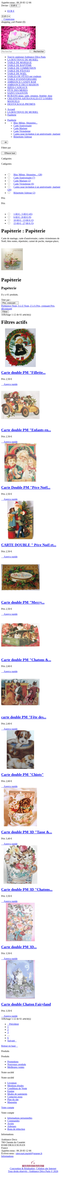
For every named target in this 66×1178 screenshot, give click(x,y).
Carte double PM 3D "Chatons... (26, 889)
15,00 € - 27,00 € (24, 223)
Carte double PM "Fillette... (23, 372)
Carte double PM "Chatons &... (26, 660)
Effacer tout (8, 153)
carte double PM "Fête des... (23, 717)
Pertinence (6, 306)
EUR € (10, 11)
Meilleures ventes (15, 1067)
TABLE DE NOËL (17, 73)
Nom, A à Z (18, 306)
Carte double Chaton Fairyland (26, 1004)
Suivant (12, 1040)
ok (4, 142)
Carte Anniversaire (23, 125)
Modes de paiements (17, 1094)
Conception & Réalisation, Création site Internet (33, 1168)
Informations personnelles (19, 1118)
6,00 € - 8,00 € (22, 217)
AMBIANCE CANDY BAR (21, 82)
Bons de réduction (16, 1129)
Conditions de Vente (17, 1088)
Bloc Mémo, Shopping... (25, 123)
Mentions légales (15, 1085)
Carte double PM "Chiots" (22, 775)
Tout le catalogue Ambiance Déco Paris (26, 57)
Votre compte (7, 1107)
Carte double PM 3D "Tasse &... (26, 832)
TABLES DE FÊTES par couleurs (24, 76)
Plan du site (13, 1099)
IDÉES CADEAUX (17, 87)
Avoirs (10, 1123)
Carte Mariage (20, 128)
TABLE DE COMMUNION (21, 68)
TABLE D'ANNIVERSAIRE (22, 79)
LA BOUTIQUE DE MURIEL (22, 59)
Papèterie (11, 120)
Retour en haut (9, 1046)
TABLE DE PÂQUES (18, 70)
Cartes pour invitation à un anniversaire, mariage (37, 134)
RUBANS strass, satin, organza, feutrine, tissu (29, 95)
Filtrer (5, 312)
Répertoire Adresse (23, 136)
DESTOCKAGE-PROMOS (21, 104)
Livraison (12, 1083)
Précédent (13, 1024)
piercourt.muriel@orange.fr (29, 1153)
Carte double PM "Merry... (23, 602)
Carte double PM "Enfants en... (26, 430)
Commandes (13, 1120)
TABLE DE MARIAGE (19, 62)
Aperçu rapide (9, 384)
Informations (7, 1156)
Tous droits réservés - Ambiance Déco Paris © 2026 (33, 1171)
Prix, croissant (9, 303)
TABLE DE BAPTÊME (19, 65)
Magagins (12, 1102)
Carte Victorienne (22, 131)
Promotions (12, 1061)
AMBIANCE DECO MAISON (23, 84)
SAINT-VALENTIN (17, 93)
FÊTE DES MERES (17, 90)
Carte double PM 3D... (19, 947)
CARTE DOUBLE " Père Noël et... (28, 545)
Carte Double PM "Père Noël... (25, 487)
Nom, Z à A (30, 306)
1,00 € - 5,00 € (23, 214)
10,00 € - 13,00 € (24, 220)
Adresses (11, 1126)
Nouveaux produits (16, 1064)
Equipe (10, 1091)
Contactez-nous (14, 1096)
